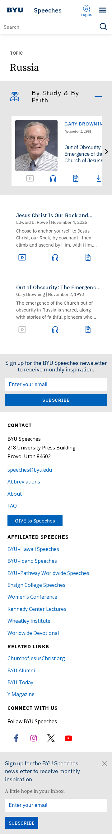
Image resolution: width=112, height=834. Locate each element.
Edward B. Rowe (32, 222)
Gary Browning (85, 124)
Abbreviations (23, 481)
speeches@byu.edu (29, 470)
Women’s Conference (32, 597)
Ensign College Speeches (36, 585)
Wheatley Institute (28, 621)
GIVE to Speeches (35, 521)
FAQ (12, 505)
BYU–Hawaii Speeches (33, 549)
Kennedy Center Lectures (36, 609)
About (14, 494)
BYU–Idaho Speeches (32, 561)
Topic (16, 53)
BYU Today (20, 682)
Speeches (48, 10)
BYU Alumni (21, 670)
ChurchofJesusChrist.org (36, 658)
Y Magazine (21, 694)
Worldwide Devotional (33, 633)
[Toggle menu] (102, 10)
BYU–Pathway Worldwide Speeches (48, 573)
